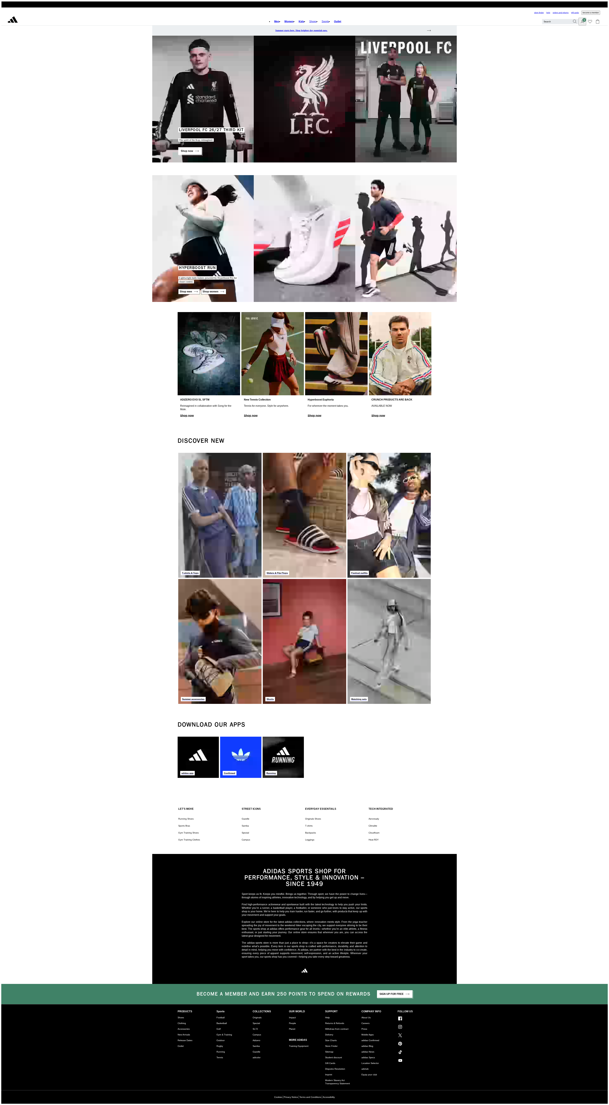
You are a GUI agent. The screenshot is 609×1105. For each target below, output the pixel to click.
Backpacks (310, 832)
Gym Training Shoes (188, 832)
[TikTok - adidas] (414, 1052)
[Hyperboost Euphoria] (336, 366)
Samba (245, 825)
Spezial (245, 832)
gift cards (575, 13)
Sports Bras (184, 825)
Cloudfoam (374, 832)
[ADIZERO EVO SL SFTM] (209, 366)
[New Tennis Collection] (272, 366)
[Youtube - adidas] (414, 1061)
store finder (539, 13)
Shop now (187, 415)
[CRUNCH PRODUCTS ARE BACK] (400, 366)
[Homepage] (13, 20)
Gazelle (245, 818)
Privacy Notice (291, 1097)
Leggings (309, 839)
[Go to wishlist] (590, 21)
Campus (246, 839)
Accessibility (329, 1097)
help (548, 13)
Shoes (313, 21)
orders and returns (561, 13)
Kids (301, 21)
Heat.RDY (374, 839)
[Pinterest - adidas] (414, 1044)
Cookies (278, 1097)
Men (276, 21)
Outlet (337, 21)
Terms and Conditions (310, 1097)
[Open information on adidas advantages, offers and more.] (304, 4)
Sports (325, 21)
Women (289, 21)
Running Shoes (186, 818)
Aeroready (374, 818)
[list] (304, 366)
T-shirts (309, 825)
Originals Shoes (313, 818)
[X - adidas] (414, 1035)
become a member (591, 13)
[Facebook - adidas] (414, 1019)
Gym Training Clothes (189, 839)
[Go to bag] (597, 21)
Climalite (373, 825)
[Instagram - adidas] (414, 1027)
